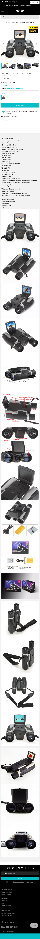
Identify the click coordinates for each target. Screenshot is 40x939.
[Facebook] (2, 923)
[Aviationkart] (20, 11)
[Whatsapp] (14, 923)
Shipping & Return (6, 120)
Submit (20, 878)
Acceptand (21, 882)
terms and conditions (18, 882)
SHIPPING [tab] (21, 128)
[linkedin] (5, 923)
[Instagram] (8, 923)
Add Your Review (5, 78)
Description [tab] (13, 128)
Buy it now (20, 105)
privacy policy (30, 882)
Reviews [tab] (27, 128)
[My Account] (20, 936)
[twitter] (11, 923)
